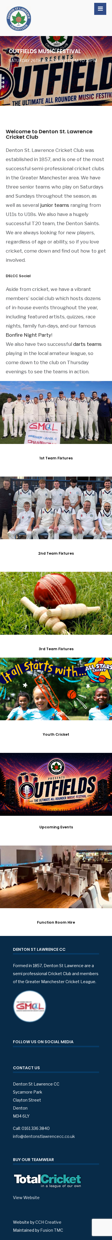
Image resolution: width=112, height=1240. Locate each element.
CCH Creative (48, 1222)
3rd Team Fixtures (56, 648)
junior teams (54, 205)
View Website (26, 1197)
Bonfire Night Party (28, 335)
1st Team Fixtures (56, 458)
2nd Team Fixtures (56, 553)
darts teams (87, 344)
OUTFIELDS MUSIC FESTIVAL (45, 52)
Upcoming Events (56, 827)
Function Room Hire (56, 922)
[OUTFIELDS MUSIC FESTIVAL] (56, 71)
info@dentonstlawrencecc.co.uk (44, 1136)
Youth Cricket (56, 734)
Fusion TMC (51, 1230)
